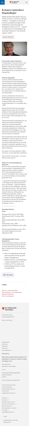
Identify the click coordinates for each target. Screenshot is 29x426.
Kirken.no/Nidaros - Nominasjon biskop (12, 292)
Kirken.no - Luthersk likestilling (10, 290)
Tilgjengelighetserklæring (7, 412)
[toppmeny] (2, 2)
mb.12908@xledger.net (13, 359)
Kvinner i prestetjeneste (8, 296)
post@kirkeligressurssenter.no (8, 393)
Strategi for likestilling (7, 294)
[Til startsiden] (10, 309)
